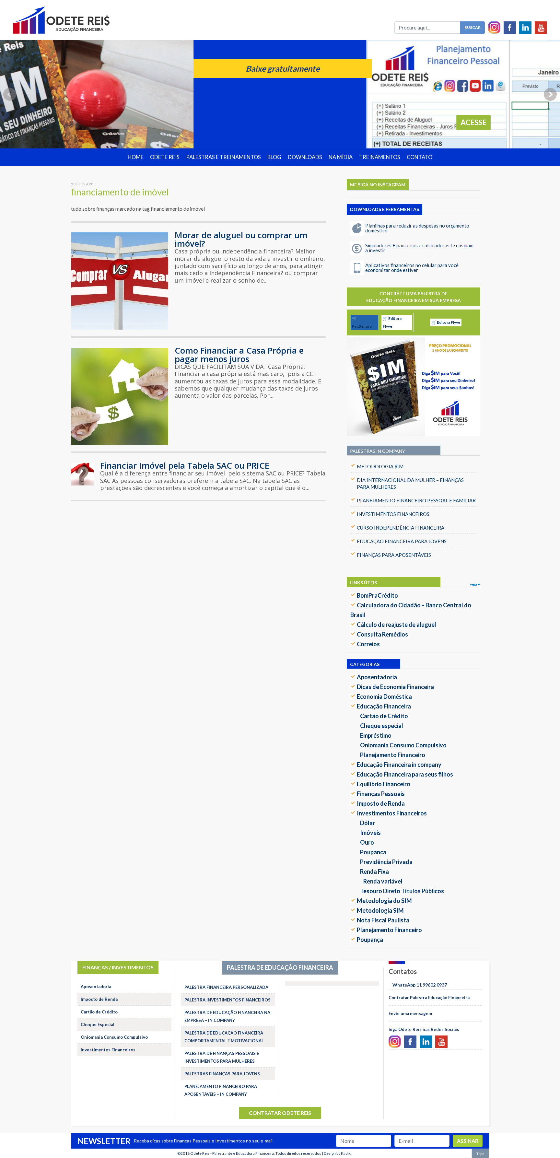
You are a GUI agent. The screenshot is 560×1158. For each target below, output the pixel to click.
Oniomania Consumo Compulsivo (403, 745)
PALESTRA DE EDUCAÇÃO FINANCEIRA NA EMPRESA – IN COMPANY (227, 1016)
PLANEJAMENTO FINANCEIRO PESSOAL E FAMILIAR (416, 500)
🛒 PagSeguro (362, 322)
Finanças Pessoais (381, 793)
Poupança (370, 939)
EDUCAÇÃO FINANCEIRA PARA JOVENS (402, 541)
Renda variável (382, 881)
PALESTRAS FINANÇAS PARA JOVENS (222, 1073)
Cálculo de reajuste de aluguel (396, 624)
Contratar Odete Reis (280, 1113)
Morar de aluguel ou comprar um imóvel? (241, 239)
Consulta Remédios (382, 634)
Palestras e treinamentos (223, 157)
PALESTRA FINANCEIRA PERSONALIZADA (226, 987)
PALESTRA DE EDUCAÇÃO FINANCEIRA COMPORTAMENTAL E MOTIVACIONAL (224, 1036)
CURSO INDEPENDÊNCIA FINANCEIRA (400, 528)
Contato (419, 157)
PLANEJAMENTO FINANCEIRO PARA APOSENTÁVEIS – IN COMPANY (220, 1090)
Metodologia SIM (380, 910)
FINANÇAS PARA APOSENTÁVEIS (394, 555)
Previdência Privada (386, 861)
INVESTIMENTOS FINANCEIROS (393, 514)
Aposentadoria (377, 677)
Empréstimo (375, 735)
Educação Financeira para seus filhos (405, 774)
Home (136, 157)
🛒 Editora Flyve (392, 322)
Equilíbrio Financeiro (383, 784)
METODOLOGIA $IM (380, 466)
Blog (274, 157)
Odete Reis (165, 157)
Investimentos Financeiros (392, 813)
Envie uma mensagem (410, 1013)
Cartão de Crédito (384, 715)
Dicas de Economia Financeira (395, 686)
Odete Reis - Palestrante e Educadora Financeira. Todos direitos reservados (255, 1153)
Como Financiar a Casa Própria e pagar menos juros (239, 355)
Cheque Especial (97, 1024)
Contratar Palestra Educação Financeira (429, 997)
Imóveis (370, 832)
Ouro (367, 842)
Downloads (305, 157)
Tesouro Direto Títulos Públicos (402, 891)
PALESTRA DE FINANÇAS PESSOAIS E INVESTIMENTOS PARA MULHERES (221, 1057)
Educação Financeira (384, 706)
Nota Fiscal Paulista (383, 920)
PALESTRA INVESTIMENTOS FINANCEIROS (227, 999)
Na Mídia (341, 157)
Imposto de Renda (381, 803)
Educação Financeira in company (399, 764)
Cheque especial (381, 725)
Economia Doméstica (384, 696)
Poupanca (373, 852)
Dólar (367, 822)
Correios (368, 644)
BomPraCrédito (377, 595)
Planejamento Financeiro (392, 754)
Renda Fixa (374, 871)
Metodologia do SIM (384, 900)
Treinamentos (379, 157)
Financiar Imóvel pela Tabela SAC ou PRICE (184, 465)
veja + (475, 584)
